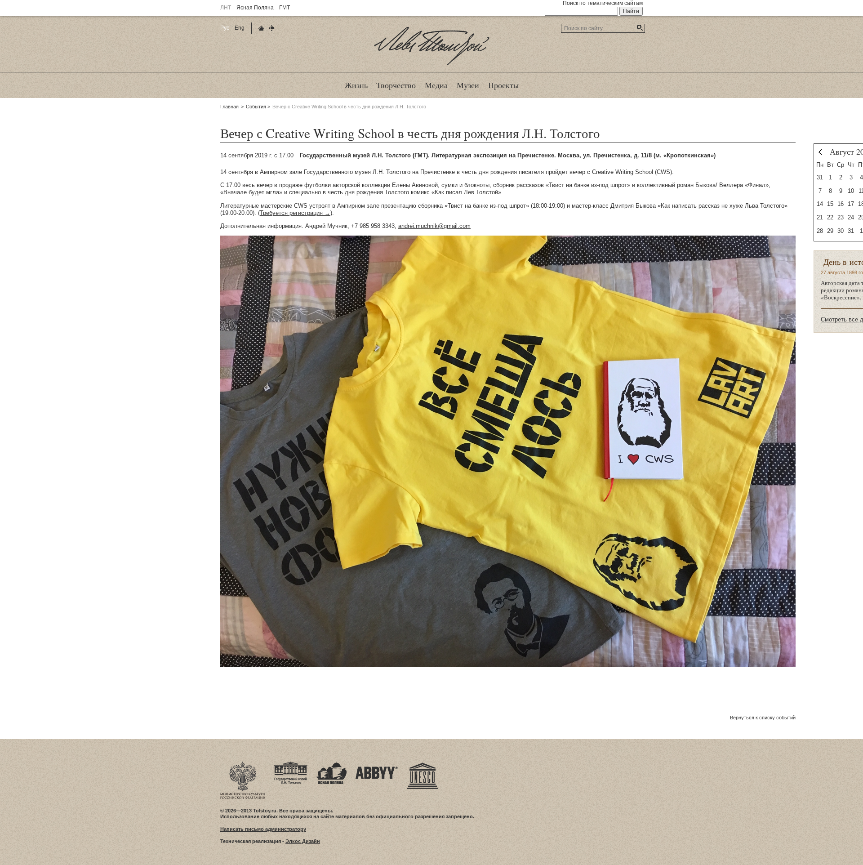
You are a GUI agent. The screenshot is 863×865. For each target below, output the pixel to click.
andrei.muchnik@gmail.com (434, 226)
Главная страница (261, 28)
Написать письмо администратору (263, 829)
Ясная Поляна (255, 7)
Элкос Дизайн (302, 841)
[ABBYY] (377, 764)
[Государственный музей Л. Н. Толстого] (290, 764)
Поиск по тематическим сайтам (603, 3)
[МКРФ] (242, 764)
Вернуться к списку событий (763, 717)
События (256, 106)
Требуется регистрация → (295, 213)
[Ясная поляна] (331, 764)
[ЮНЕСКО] (422, 764)
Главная (229, 106)
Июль (820, 152)
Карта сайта (272, 28)
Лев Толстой (431, 64)
